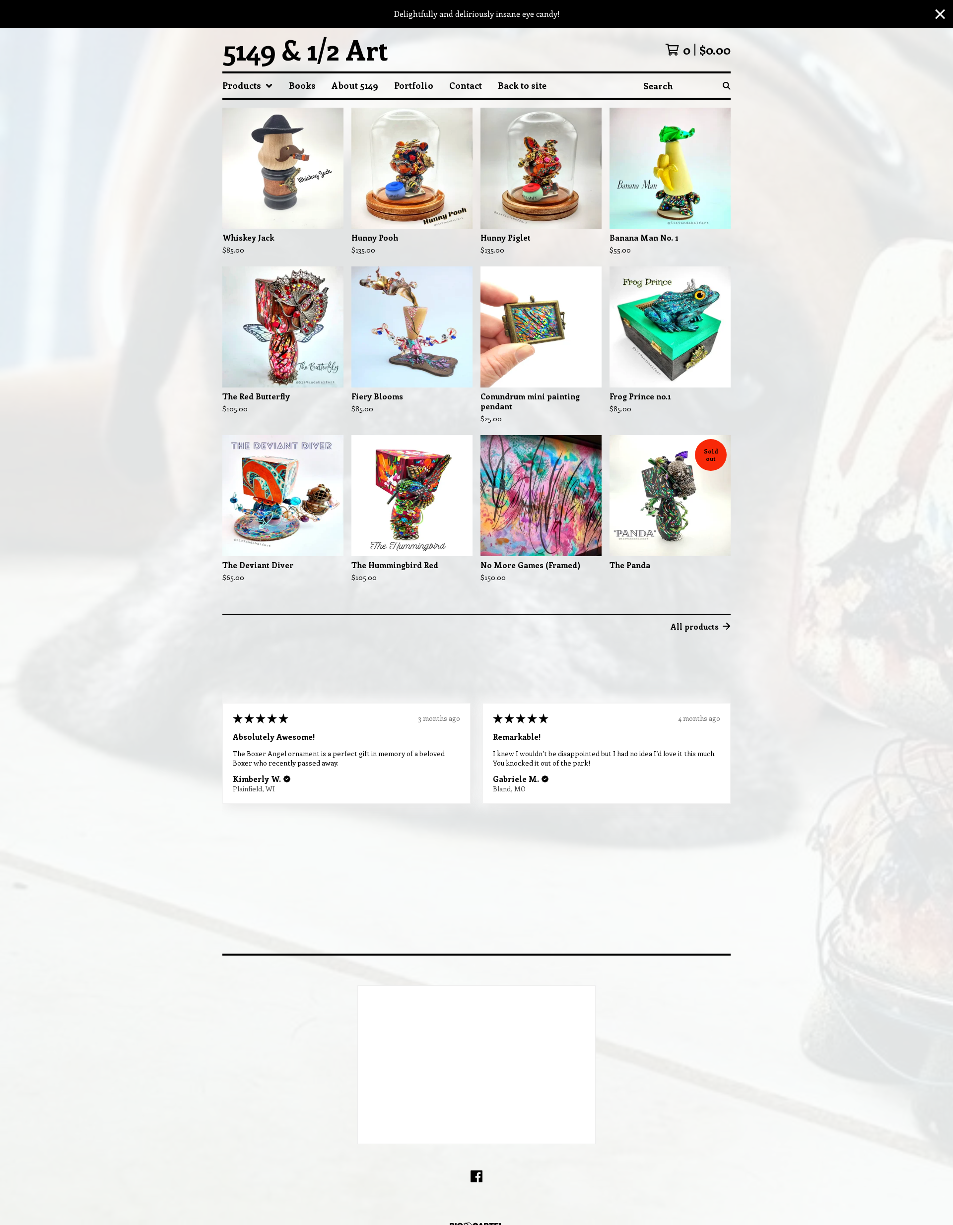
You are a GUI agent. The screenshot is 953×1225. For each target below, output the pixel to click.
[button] (287, 779)
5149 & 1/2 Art (305, 50)
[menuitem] (247, 85)
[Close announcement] (940, 14)
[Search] (727, 85)
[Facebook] (476, 1176)
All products (695, 626)
